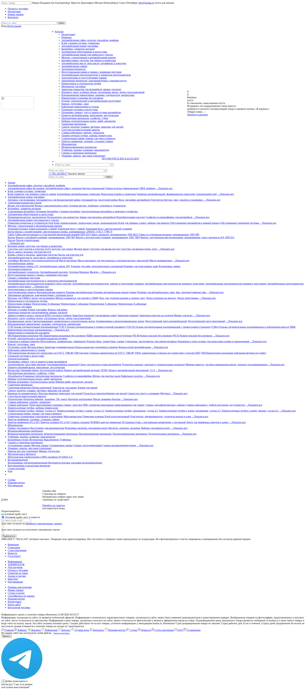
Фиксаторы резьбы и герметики (118, 194)
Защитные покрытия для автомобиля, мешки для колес (91, 89)
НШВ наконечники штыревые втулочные (109, 335)
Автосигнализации (18, 358)
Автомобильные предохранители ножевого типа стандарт (40, 283)
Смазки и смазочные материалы (79, 152)
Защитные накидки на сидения (156, 315)
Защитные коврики (128, 315)
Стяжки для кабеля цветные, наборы (165, 405)
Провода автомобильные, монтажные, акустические (90, 115)
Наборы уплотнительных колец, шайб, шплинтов (88, 121)
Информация (15, 561)
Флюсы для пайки (57, 309)
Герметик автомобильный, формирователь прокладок (166, 194)
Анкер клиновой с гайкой (43, 228)
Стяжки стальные (80, 422)
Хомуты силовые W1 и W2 (55, 422)
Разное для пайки (37, 309)
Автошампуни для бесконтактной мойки (58, 199)
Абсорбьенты (15, 376)
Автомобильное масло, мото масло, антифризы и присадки (93, 63)
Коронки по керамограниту (23, 393)
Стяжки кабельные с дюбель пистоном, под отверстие (215, 405)
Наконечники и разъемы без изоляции (82, 98)
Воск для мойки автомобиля (134, 199)
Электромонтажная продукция (24, 202)
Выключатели (51, 439)
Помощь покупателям (20, 587)
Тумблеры (65, 439)
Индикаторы (36, 439)
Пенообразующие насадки (130, 217)
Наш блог (13, 579)
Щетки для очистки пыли (106, 376)
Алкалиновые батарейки (21, 211)
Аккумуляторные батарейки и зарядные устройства (109, 211)
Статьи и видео (16, 593)
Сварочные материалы (73, 124)
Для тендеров (15, 567)
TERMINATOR (16, 564)
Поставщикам (15, 581)
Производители (16, 598)
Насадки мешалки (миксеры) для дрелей (60, 393)
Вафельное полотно (132, 376)
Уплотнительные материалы (163, 433)
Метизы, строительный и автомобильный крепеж (88, 57)
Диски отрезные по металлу (161, 298)
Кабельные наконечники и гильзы (80, 106)
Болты (11, 231)
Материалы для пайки (73, 86)
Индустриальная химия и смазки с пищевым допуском (91, 72)
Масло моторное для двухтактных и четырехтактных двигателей (113, 260)
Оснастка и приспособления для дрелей (105, 393)
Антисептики (15, 399)
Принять (7, 636)
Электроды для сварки (64, 387)
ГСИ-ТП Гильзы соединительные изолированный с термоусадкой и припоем (167, 327)
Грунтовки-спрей (17, 347)
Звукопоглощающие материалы (61, 433)
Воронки (84, 272)
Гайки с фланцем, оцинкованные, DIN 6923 (114, 234)
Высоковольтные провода (51, 292)
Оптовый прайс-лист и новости (22, 517)
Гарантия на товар (18, 573)
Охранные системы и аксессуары (79, 109)
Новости (12, 553)
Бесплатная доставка (19, 607)
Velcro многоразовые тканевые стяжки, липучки (55, 405)
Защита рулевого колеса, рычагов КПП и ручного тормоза (40, 315)
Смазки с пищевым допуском (24, 277)
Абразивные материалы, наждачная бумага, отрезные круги (94, 80)
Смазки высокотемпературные (119, 445)
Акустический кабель (51, 370)
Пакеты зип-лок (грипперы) (23, 451)
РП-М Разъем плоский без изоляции (152, 335)
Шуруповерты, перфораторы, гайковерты (63, 341)
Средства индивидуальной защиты (80, 129)
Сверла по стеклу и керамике (144, 393)
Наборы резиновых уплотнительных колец (31, 381)
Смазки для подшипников (87, 445)
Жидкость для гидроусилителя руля (39, 260)
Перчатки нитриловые (80, 399)
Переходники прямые (19, 303)
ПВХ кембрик (147, 188)
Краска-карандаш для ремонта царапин (96, 347)
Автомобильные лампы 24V (54, 266)
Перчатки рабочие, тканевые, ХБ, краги (45, 399)
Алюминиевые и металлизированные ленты (120, 321)
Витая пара (14, 370)
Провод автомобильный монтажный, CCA (131, 370)
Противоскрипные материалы (95, 433)
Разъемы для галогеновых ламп (141, 266)
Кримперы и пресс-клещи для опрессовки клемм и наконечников (213, 341)
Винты (11, 237)
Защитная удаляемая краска (59, 347)
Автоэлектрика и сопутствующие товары (84, 77)
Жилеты (94, 272)
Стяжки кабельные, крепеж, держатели (82, 132)
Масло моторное (68, 260)
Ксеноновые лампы (169, 266)
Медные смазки (40, 445)
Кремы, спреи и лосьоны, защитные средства (32, 254)
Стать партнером (17, 550)
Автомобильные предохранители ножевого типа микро (235, 283)
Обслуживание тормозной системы (239, 223)
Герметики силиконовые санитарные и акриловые (35, 416)
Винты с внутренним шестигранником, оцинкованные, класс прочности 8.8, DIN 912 (187, 237)
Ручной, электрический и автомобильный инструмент (91, 100)
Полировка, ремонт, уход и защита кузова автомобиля (91, 112)
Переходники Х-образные (132, 303)
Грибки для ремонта (19, 428)
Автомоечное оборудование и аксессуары (84, 51)
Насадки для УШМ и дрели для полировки (31, 298)
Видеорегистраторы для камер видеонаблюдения (75, 462)
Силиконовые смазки (61, 445)
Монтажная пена (73, 416)
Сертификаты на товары (21, 596)
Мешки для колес (183, 315)
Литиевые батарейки (46, 211)
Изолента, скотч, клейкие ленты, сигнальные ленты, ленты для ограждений (103, 92)
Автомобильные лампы (74, 66)
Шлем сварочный (41, 387)
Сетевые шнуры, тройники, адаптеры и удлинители (97, 205)
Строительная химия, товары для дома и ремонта (88, 138)
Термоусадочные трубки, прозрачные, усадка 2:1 (131, 410)
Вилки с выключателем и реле (51, 205)
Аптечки (74, 272)
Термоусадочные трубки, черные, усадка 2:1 (32, 410)
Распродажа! (68, 34)
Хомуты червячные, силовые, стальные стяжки (87, 141)
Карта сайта (14, 604)
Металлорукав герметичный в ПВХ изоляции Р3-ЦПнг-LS (40, 457)
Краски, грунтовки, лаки (75, 103)
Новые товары (16, 590)
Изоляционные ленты (20, 321)
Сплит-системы (16, 468)
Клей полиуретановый (117, 416)
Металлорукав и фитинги (22, 454)
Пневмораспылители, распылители (27, 217)
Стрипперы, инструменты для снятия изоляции (151, 341)
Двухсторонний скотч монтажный (206, 321)
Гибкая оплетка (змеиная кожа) (122, 188)
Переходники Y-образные (46, 303)
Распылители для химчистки (63, 217)
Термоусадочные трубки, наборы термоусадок (86, 135)
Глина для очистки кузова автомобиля (100, 364)
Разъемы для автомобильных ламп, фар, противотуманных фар (171, 292)
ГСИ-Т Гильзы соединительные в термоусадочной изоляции (92, 327)
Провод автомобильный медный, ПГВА (86, 370)
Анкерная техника (18, 228)
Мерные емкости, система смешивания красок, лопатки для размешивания (226, 364)
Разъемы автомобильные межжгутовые (115, 292)
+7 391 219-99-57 (58, 173)
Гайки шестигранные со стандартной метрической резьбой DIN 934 (52, 234)
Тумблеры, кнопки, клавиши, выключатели (85, 150)
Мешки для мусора (49, 451)
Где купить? (14, 556)
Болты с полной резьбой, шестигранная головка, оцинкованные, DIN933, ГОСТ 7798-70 (63, 231)
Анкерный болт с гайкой (71, 228)
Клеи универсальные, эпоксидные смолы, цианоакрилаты (86, 223)
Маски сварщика (102, 399)
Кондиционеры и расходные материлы (29, 465)
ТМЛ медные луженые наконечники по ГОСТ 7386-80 (104, 353)
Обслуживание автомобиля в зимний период (195, 223)
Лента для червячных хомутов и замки (207, 422)
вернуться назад (56, 508)
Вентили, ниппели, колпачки (124, 428)
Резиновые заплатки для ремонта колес (86, 428)
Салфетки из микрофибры (77, 376)
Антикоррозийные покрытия (63, 364)
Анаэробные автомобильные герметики (78, 194)
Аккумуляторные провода (22, 292)
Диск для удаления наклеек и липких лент (122, 298)
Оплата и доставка (18, 570)
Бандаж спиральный (93, 188)
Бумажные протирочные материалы (42, 376)
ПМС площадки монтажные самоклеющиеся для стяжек (113, 405)
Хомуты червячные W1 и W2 (24, 422)
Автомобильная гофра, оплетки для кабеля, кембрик (90, 40)
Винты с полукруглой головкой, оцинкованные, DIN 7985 (108, 237)
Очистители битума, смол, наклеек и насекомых (176, 199)
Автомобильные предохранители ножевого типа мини (175, 283)
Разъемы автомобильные (79, 292)
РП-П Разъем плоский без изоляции (192, 335)
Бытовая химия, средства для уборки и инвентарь (88, 60)
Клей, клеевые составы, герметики (80, 43)
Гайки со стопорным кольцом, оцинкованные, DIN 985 (169, 234)
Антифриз (13, 260)
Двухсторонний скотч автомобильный (166, 321)
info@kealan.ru (146, 2)
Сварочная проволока (20, 387)
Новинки (66, 37)
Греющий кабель (30, 370)
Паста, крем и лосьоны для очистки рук (29, 251)
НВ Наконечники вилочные (23, 335)
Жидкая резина (35, 347)
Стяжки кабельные (18, 405)
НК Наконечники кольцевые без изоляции (62, 335)
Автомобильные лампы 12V (23, 266)
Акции (11, 182)
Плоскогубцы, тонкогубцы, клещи (105, 341)
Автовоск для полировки (21, 199)
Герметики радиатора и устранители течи (30, 223)
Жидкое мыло (81, 249)
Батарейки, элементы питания (77, 48)
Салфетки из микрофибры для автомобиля (169, 217)
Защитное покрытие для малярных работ (94, 315)
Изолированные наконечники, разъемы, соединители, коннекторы (97, 95)
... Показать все (164, 188)
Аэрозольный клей (206, 194)
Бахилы (116, 399)
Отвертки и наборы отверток (24, 341)
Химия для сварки (87, 387)
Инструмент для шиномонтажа (47, 428)
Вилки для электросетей (21, 205)
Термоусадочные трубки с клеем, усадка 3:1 (80, 410)
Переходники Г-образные (75, 303)
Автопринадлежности (73, 69)
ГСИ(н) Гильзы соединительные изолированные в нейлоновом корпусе (250, 327)
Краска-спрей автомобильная (135, 347)
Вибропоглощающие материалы (25, 433)
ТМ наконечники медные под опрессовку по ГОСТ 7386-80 (40, 353)
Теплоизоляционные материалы (129, 433)
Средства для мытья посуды (105, 249)
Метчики (165, 393)
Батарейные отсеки (18, 439)
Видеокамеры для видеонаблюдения (27, 462)
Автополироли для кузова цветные (27, 364)
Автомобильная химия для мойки (79, 46)
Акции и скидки (17, 576)
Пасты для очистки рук (70, 254)
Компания (13, 544)
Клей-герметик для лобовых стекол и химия (32, 194)
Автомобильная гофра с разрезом (63, 188)
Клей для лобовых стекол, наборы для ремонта (144, 223)
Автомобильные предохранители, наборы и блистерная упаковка (108, 283)
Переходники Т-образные (103, 303)
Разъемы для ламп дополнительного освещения (97, 266)
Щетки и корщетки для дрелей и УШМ (76, 298)
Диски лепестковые (187, 298)
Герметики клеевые (93, 416)
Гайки (11, 234)
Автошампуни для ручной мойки (99, 199)
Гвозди (11, 240)
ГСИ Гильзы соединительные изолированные (33, 327)
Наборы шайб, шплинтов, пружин (74, 381)
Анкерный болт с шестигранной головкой (109, 228)
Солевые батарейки (70, 211)
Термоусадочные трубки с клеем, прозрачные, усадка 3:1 (190, 410)
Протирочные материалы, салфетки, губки (84, 118)
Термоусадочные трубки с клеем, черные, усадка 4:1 (249, 410)
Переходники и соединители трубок (81, 83)
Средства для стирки (61, 249)
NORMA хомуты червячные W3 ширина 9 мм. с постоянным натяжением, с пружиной (138, 422)
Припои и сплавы (17, 309)
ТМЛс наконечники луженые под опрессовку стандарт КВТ (168, 353)
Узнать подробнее (61, 633)
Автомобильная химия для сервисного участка (87, 54)
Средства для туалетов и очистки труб (29, 249)
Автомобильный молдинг (54, 272)
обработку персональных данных (44, 523)
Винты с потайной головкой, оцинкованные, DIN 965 (45, 237)
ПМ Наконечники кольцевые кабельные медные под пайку (233, 353)
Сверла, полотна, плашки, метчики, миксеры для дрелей (92, 126)
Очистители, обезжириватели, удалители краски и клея (160, 416)
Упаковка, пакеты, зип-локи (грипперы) (83, 155)
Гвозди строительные (27, 240)
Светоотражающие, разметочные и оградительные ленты (63, 321)
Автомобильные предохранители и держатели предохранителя (96, 74)
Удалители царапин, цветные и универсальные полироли (153, 364)
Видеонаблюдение (18, 459)
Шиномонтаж (69, 144)
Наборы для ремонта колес (155, 428)
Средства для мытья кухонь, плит (139, 249)
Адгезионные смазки (19, 445)
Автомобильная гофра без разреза (26, 188)
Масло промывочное (160, 260)
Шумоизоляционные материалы (79, 147)
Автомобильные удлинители (23, 272)
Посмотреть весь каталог (120, 158)
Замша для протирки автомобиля (97, 217)
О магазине (14, 547)
